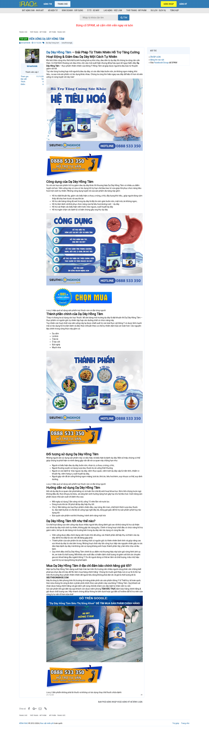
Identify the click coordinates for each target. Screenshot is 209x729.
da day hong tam (52, 43)
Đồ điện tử (53, 10)
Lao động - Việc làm (113, 10)
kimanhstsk (25, 43)
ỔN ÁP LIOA (155, 57)
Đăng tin (48, 4)
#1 (142, 695)
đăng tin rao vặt (157, 60)
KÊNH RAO (23, 723)
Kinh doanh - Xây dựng (72, 10)
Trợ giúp (175, 723)
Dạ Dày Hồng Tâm (58, 52)
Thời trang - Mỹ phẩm (136, 10)
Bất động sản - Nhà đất (33, 10)
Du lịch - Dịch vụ (158, 10)
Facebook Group (161, 62)
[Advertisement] (168, 111)
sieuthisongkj (67, 43)
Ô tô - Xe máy (93, 10)
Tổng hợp (174, 10)
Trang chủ (63, 4)
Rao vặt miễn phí (47, 723)
